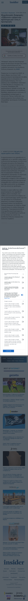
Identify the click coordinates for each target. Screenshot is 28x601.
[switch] (22, 277)
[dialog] (14, 300)
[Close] (25, 248)
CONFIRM (8, 351)
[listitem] (14, 274)
